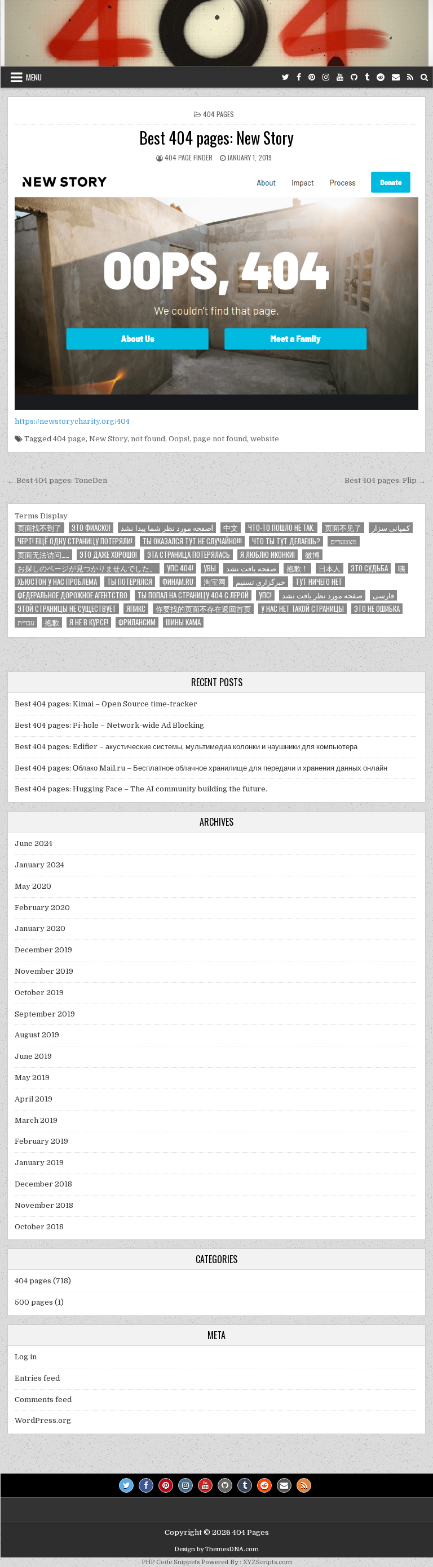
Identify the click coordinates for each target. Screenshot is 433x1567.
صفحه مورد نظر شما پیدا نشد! (167, 527)
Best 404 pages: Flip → (385, 480)
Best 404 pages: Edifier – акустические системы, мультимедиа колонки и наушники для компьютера (186, 746)
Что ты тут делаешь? (286, 541)
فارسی (383, 595)
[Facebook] (299, 77)
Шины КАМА (183, 622)
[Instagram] (325, 77)
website (264, 439)
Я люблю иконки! (267, 554)
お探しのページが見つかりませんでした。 (87, 568)
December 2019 (43, 950)
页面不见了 (343, 527)
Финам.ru (177, 581)
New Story (108, 439)
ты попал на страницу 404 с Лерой (193, 595)
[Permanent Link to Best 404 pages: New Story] (216, 288)
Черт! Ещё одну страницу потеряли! (74, 541)
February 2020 (42, 907)
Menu (34, 77)
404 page (69, 439)
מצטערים (343, 541)
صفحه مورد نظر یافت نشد (322, 595)
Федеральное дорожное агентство (72, 595)
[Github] (354, 77)
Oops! (179, 439)
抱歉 (52, 622)
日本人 (330, 568)
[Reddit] (381, 77)
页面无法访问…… (43, 554)
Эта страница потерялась (188, 554)
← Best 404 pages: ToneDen (57, 480)
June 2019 (33, 1056)
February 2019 (41, 1141)
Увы (210, 568)
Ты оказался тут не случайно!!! (192, 541)
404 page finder (189, 157)
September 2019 (45, 1014)
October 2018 (39, 1227)
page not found (220, 439)
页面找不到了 (39, 527)
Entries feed (37, 1378)
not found (148, 439)
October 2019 (39, 992)
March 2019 (36, 1120)
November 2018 (44, 1205)
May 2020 (33, 886)
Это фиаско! (91, 527)
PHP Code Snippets (171, 1562)
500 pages (34, 1302)
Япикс (135, 608)
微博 (312, 554)
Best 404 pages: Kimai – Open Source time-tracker (106, 704)
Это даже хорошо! (108, 554)
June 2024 (33, 843)
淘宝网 (215, 581)
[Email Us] (396, 77)
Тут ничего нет (318, 581)
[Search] (424, 77)
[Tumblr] (367, 77)
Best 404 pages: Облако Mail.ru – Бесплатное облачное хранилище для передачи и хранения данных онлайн (201, 768)
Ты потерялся (129, 581)
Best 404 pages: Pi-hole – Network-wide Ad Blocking (109, 725)
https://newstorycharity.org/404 (72, 421)
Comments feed (43, 1399)
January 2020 (40, 928)
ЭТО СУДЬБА (369, 568)
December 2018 (43, 1184)
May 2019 (32, 1077)
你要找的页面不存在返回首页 (203, 608)
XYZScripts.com (267, 1562)
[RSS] (410, 77)
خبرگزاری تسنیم (260, 581)
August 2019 (37, 1035)
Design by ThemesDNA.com (216, 1549)
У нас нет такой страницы (302, 608)
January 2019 (39, 1162)
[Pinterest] (311, 77)
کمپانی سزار (391, 527)
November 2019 (44, 971)
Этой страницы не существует (66, 608)
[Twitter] (285, 77)
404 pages (218, 114)
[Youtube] (340, 77)
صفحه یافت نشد (251, 568)
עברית (25, 622)
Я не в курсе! (88, 622)
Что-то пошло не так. (281, 527)
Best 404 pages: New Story (216, 137)
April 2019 (33, 1099)
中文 (230, 527)
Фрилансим (137, 622)
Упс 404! (180, 568)
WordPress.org (43, 1420)
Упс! (265, 595)
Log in (26, 1357)
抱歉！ (297, 568)
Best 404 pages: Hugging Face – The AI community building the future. (141, 789)
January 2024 (39, 865)
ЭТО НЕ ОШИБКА (377, 608)
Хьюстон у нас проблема (57, 581)
